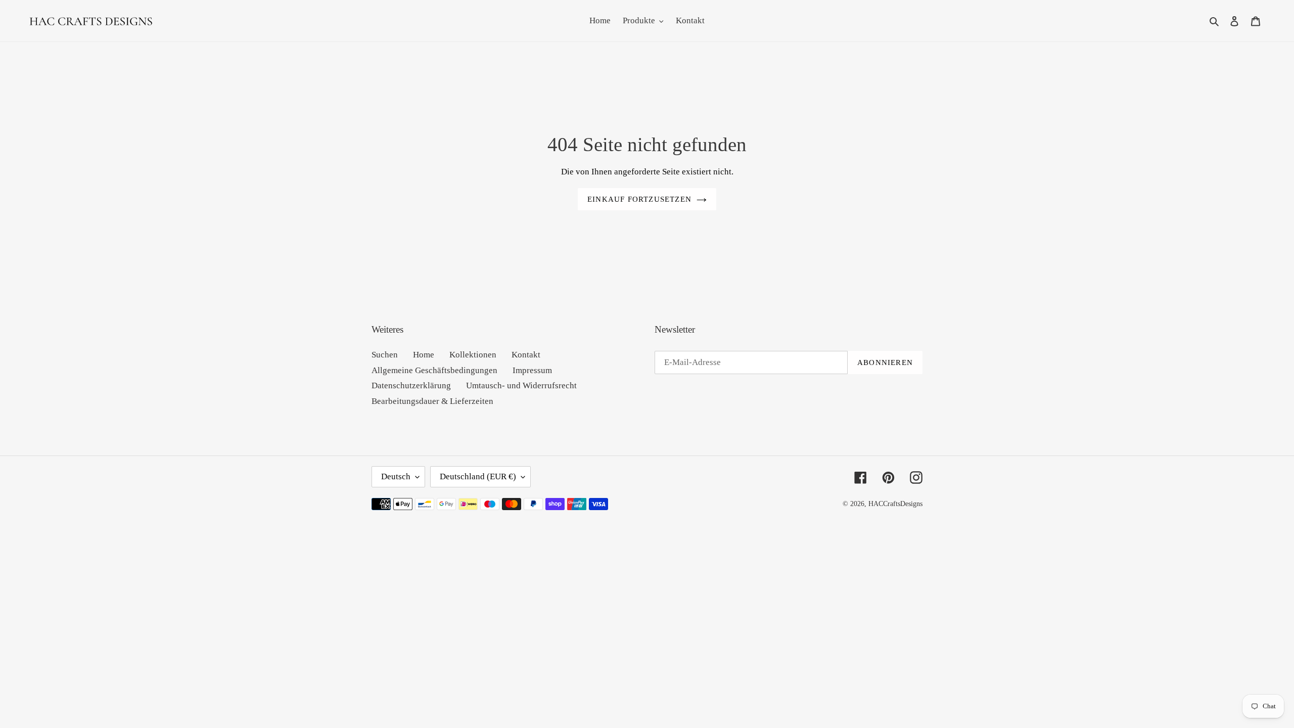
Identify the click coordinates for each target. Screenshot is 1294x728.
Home (423, 354)
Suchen (385, 354)
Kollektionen (472, 354)
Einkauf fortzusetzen (639, 199)
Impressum (532, 370)
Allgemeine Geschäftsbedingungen (434, 370)
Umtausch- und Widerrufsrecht (521, 385)
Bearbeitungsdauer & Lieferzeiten (432, 401)
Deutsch (395, 476)
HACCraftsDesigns (895, 504)
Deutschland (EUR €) (478, 476)
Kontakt (526, 354)
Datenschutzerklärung (411, 385)
